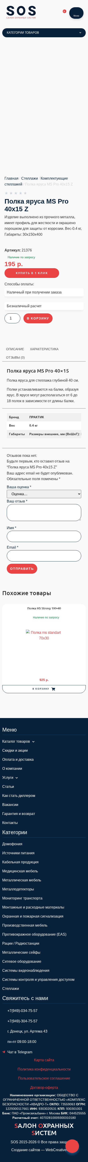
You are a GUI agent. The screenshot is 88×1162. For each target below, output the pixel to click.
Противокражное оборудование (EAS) (34, 934)
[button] (44, 689)
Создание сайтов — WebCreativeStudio (44, 1150)
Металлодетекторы (18, 889)
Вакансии (10, 805)
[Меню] (76, 10)
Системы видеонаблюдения (25, 970)
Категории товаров (23, 32)
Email (12, 547)
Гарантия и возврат (18, 814)
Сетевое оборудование (21, 961)
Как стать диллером (18, 796)
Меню (76, 16)
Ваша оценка (19, 487)
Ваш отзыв (17, 501)
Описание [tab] (15, 349)
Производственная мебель (24, 925)
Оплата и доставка (18, 759)
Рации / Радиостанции (20, 943)
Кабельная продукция (20, 862)
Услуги (7, 777)
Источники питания (18, 853)
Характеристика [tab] (44, 349)
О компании (12, 768)
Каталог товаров (16, 741)
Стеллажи (29, 178)
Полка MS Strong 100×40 (44, 608)
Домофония (12, 844)
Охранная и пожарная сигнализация (32, 916)
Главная (12, 178)
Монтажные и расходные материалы (33, 907)
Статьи (8, 787)
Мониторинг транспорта (22, 898)
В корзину (38, 318)
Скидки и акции (15, 750)
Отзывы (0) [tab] (15, 357)
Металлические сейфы (21, 952)
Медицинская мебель (20, 871)
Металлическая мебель (21, 880)
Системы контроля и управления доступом (38, 979)
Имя (11, 528)
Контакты (10, 823)
